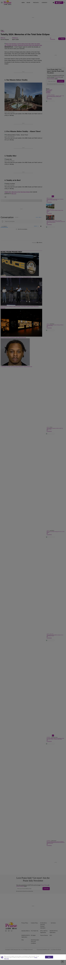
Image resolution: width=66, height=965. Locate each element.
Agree (49, 957)
